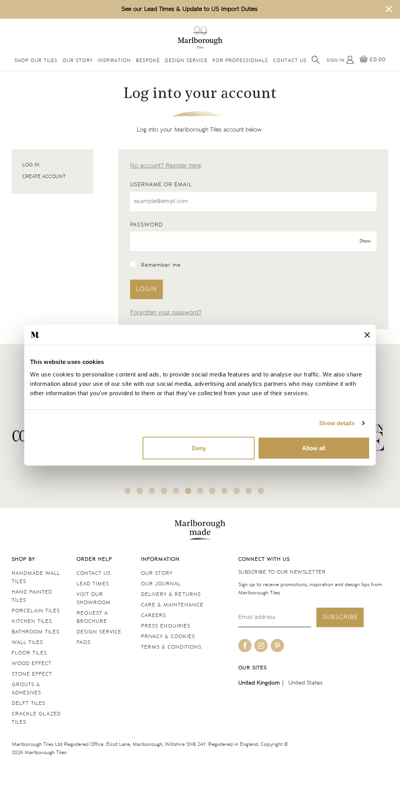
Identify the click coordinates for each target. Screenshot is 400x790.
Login (146, 289)
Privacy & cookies (168, 636)
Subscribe (340, 617)
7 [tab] (200, 491)
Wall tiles (27, 642)
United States (305, 683)
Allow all (313, 447)
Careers (153, 615)
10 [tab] (237, 491)
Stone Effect (32, 674)
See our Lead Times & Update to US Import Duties (189, 9)
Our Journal (161, 584)
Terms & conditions (171, 647)
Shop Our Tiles (35, 61)
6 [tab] (188, 491)
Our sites (252, 668)
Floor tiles (29, 653)
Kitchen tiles (32, 621)
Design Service (186, 61)
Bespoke (148, 61)
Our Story (77, 61)
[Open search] (316, 60)
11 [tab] (249, 491)
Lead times (93, 584)
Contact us (94, 573)
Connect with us (264, 559)
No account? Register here (165, 166)
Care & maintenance (172, 605)
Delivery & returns (171, 594)
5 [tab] (176, 491)
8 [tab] (212, 491)
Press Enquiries (165, 626)
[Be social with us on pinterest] (277, 645)
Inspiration (114, 61)
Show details (337, 423)
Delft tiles (28, 703)
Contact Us (290, 61)
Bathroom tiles (35, 632)
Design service (99, 632)
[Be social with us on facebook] (245, 645)
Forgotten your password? (166, 313)
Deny (199, 447)
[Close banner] (367, 334)
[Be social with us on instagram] (261, 645)
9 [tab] (224, 491)
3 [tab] (152, 491)
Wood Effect (32, 663)
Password (146, 224)
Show (365, 241)
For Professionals (240, 61)
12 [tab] (261, 491)
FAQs (84, 642)
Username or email (161, 184)
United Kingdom (259, 683)
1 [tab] (128, 491)
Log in (30, 165)
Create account (44, 176)
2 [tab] (140, 491)
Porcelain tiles (36, 611)
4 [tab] (164, 491)
